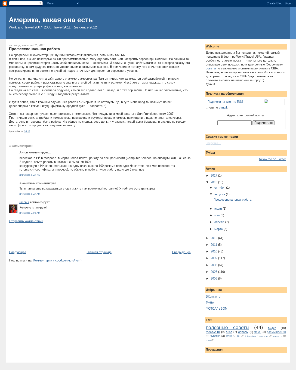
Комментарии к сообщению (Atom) (57, 260)
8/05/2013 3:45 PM (29, 175)
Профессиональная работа (34, 49)
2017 (214, 175)
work (229, 335)
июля (218, 208)
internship (250, 336)
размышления (276, 331)
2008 (214, 265)
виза (229, 332)
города (264, 336)
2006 (214, 278)
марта (219, 229)
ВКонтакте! (213, 296)
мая (217, 215)
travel (257, 331)
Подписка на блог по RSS (225, 101)
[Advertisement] (93, 236)
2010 (214, 251)
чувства (215, 335)
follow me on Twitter (272, 159)
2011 (214, 244)
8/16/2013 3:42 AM (29, 194)
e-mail (223, 107)
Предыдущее (181, 252)
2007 (214, 272)
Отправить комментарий (26, 221)
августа (220, 194)
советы (211, 68)
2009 (214, 258)
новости (277, 336)
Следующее (17, 252)
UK (238, 336)
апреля (219, 222)
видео (272, 328)
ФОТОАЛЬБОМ (217, 308)
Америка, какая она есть (51, 20)
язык (208, 340)
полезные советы (227, 327)
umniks (24, 202)
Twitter (210, 302)
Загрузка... (213, 143)
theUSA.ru (213, 332)
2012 (214, 238)
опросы (243, 332)
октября (220, 187)
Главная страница (98, 252)
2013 (214, 182)
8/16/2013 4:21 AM (29, 213)
